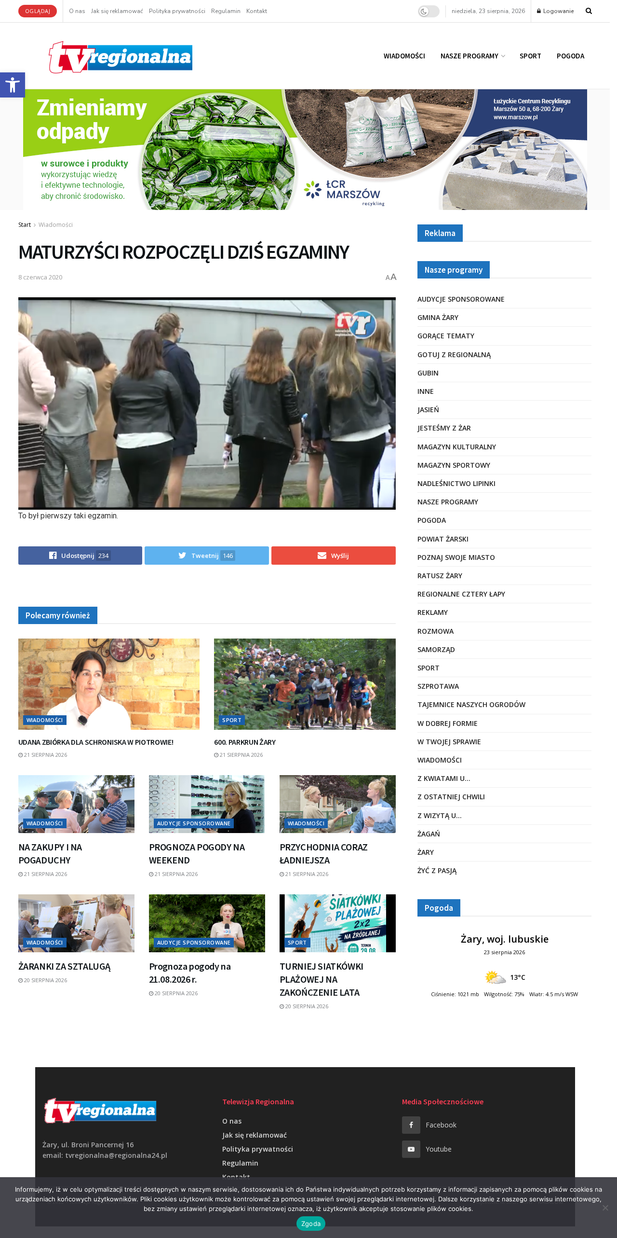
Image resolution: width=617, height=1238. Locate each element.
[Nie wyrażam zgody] (605, 1207)
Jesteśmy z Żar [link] (444, 427)
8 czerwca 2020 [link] (40, 277)
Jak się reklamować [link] (117, 11)
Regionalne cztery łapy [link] (461, 593)
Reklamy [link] (432, 612)
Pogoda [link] (570, 55)
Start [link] (24, 225)
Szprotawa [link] (438, 686)
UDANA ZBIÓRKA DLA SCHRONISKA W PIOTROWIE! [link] (96, 742)
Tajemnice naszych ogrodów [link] (471, 704)
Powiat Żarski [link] (443, 538)
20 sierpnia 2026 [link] (45, 980)
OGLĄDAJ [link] (38, 10)
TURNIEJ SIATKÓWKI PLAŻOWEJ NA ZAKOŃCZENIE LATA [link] (321, 979)
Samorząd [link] (436, 649)
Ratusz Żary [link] (439, 575)
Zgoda (311, 1223)
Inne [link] (425, 391)
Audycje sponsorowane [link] (194, 823)
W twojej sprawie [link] (449, 741)
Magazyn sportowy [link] (453, 465)
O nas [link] (77, 11)
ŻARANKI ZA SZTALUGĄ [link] (64, 966)
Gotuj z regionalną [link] (454, 354)
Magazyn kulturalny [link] (456, 446)
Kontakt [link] (256, 11)
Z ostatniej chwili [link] (451, 796)
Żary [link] (425, 852)
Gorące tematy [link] (445, 335)
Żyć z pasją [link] (436, 870)
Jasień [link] (428, 409)
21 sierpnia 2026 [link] (45, 754)
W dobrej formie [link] (447, 723)
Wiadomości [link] (404, 55)
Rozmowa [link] (435, 631)
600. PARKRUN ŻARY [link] (245, 742)
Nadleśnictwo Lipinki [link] (456, 483)
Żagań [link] (428, 833)
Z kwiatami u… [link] (443, 778)
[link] (12, 84)
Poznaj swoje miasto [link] (456, 557)
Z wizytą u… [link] (439, 815)
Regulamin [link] (226, 11)
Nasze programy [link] (469, 55)
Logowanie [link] (558, 11)
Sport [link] (530, 55)
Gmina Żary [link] (437, 317)
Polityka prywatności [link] (177, 11)
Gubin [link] (428, 372)
